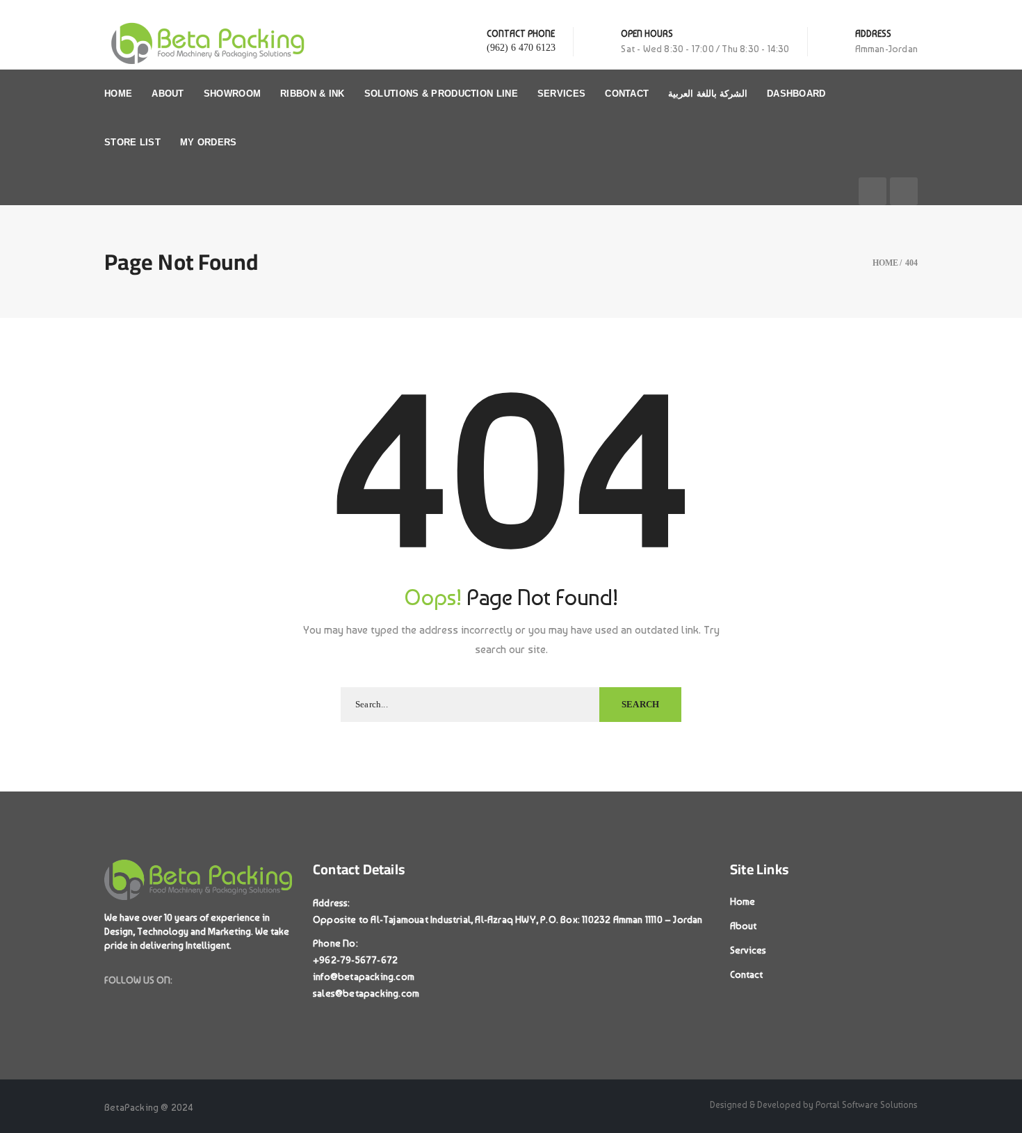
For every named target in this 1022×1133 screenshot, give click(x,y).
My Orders (208, 142)
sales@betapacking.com (366, 993)
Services (561, 93)
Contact (627, 93)
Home (118, 93)
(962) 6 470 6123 (521, 47)
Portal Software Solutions (867, 1105)
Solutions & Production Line (441, 93)
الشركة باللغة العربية (707, 93)
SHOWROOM (232, 93)
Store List (132, 142)
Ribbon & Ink (312, 93)
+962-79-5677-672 (355, 959)
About (168, 93)
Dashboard (796, 93)
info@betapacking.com (363, 976)
